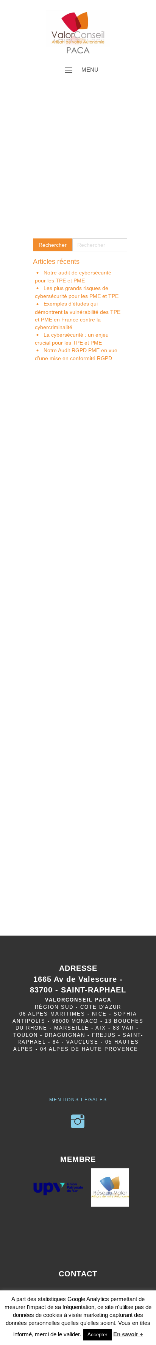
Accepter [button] (97, 1334)
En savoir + (128, 1334)
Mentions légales (78, 1099)
